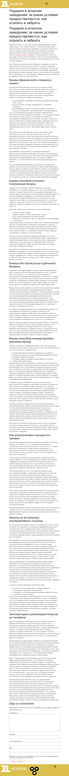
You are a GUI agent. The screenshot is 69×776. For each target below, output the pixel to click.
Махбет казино (22, 55)
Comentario (13, 713)
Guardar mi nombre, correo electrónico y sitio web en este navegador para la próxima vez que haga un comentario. (34, 757)
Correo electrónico (15, 741)
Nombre (12, 734)
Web (10, 748)
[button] (46, 3)
